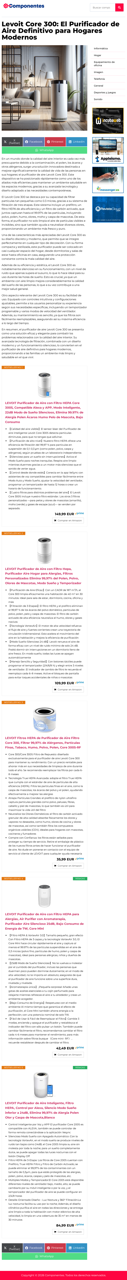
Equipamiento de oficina (104, 64)
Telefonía (99, 78)
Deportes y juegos (105, 92)
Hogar (97, 55)
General (98, 85)
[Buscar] (119, 7)
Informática (101, 48)
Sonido (98, 99)
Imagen (98, 72)
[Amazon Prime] (79, 513)
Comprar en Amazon (70, 520)
